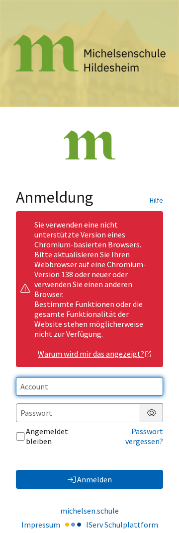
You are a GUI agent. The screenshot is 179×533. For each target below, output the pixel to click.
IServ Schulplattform (122, 525)
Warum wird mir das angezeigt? (91, 354)
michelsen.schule (89, 511)
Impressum (40, 525)
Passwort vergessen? (144, 436)
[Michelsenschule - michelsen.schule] (89, 53)
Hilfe (156, 200)
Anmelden (94, 479)
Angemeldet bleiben (47, 436)
